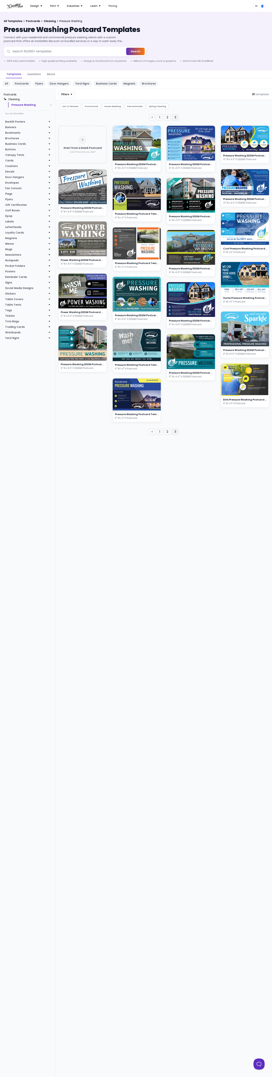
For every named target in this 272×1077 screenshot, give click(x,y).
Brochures (149, 83)
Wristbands (13, 332)
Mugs (8, 249)
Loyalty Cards (14, 232)
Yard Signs (82, 83)
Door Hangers (59, 83)
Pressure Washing (23, 105)
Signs (8, 282)
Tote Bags (12, 321)
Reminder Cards (16, 277)
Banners (10, 127)
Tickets (10, 316)
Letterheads (13, 227)
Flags (8, 194)
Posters (10, 271)
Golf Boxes (12, 210)
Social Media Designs (19, 288)
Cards (9, 160)
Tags (8, 310)
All (6, 83)
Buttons (10, 149)
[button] (99, 201)
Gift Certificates (16, 205)
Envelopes (12, 183)
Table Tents (13, 305)
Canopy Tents (14, 155)
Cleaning (50, 21)
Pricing (113, 6)
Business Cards (106, 83)
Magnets (129, 83)
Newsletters (13, 255)
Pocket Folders (15, 266)
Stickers (10, 293)
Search (135, 51)
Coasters (11, 166)
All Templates (13, 21)
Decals (9, 171)
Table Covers (14, 299)
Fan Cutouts (13, 188)
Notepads (12, 260)
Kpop (8, 216)
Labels (9, 221)
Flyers (39, 83)
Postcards (33, 21)
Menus (9, 244)
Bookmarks (13, 133)
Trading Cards (15, 327)
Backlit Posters (15, 122)
